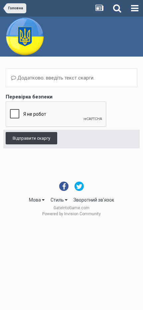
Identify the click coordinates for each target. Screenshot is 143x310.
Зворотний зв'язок (93, 200)
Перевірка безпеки (29, 97)
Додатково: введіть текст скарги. (55, 78)
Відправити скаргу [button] (31, 138)
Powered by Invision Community (71, 214)
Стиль (58, 200)
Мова (35, 200)
